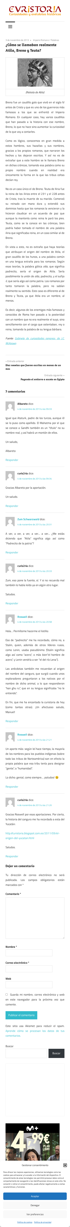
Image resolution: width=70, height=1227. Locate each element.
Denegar (35, 1205)
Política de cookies (24, 1222)
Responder (12, 460)
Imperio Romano (41, 40)
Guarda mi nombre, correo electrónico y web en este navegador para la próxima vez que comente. (35, 999)
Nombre (11, 947)
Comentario (13, 894)
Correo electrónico (17, 963)
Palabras (55, 40)
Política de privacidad (42, 1222)
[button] (65, 1165)
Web (8, 979)
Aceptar (35, 1196)
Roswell (22, 617)
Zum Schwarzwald (28, 519)
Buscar (10, 1046)
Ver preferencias (35, 1214)
